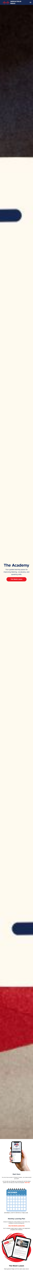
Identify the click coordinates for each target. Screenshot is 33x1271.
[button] (30, 2)
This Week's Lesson (16, 579)
